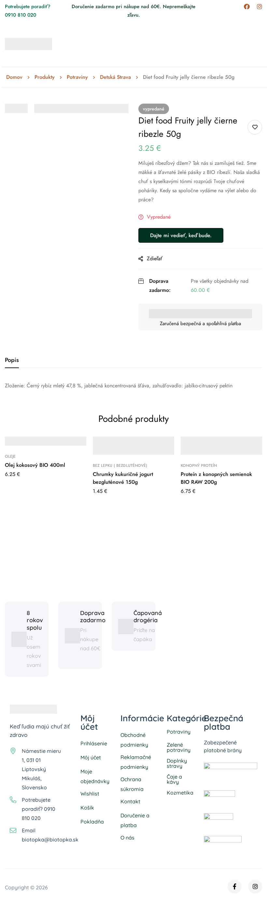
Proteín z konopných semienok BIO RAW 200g (216, 478)
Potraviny (77, 77)
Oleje (10, 456)
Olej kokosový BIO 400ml (35, 465)
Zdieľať (154, 258)
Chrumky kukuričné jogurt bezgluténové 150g (123, 478)
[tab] (12, 360)
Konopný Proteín (199, 465)
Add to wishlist (254, 127)
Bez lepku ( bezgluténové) (120, 465)
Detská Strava (115, 77)
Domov (14, 77)
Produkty (45, 77)
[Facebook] (246, 6)
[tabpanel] (133, 385)
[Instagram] (259, 6)
